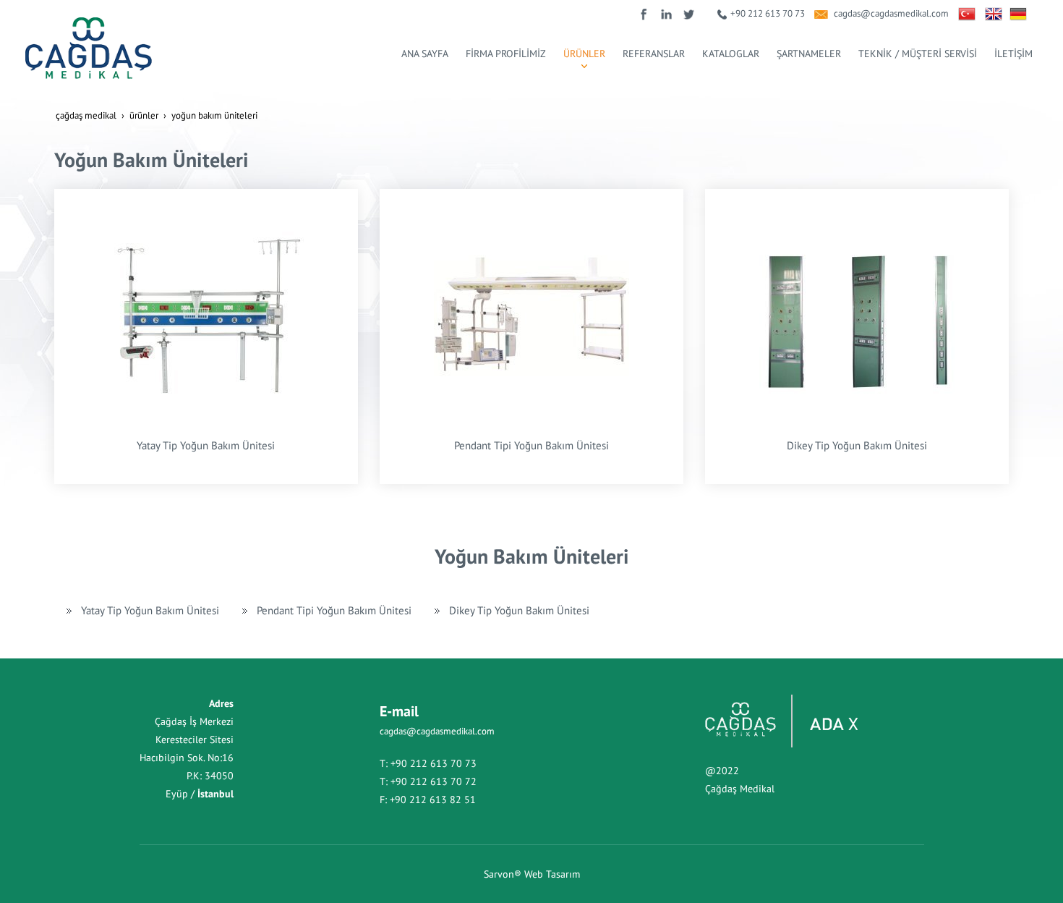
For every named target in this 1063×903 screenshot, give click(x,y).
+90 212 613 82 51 (433, 799)
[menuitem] (425, 53)
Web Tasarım (552, 874)
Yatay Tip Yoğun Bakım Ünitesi (206, 445)
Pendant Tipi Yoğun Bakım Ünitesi (531, 445)
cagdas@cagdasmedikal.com (891, 13)
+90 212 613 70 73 (767, 13)
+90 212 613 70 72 (433, 781)
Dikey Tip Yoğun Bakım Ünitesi (857, 445)
